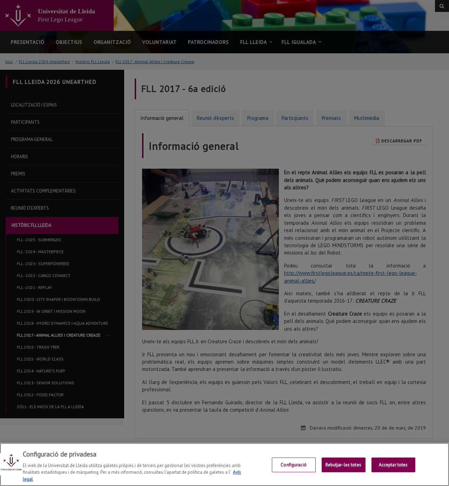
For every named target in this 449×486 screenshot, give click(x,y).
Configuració (294, 465)
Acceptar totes (393, 465)
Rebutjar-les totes (343, 465)
